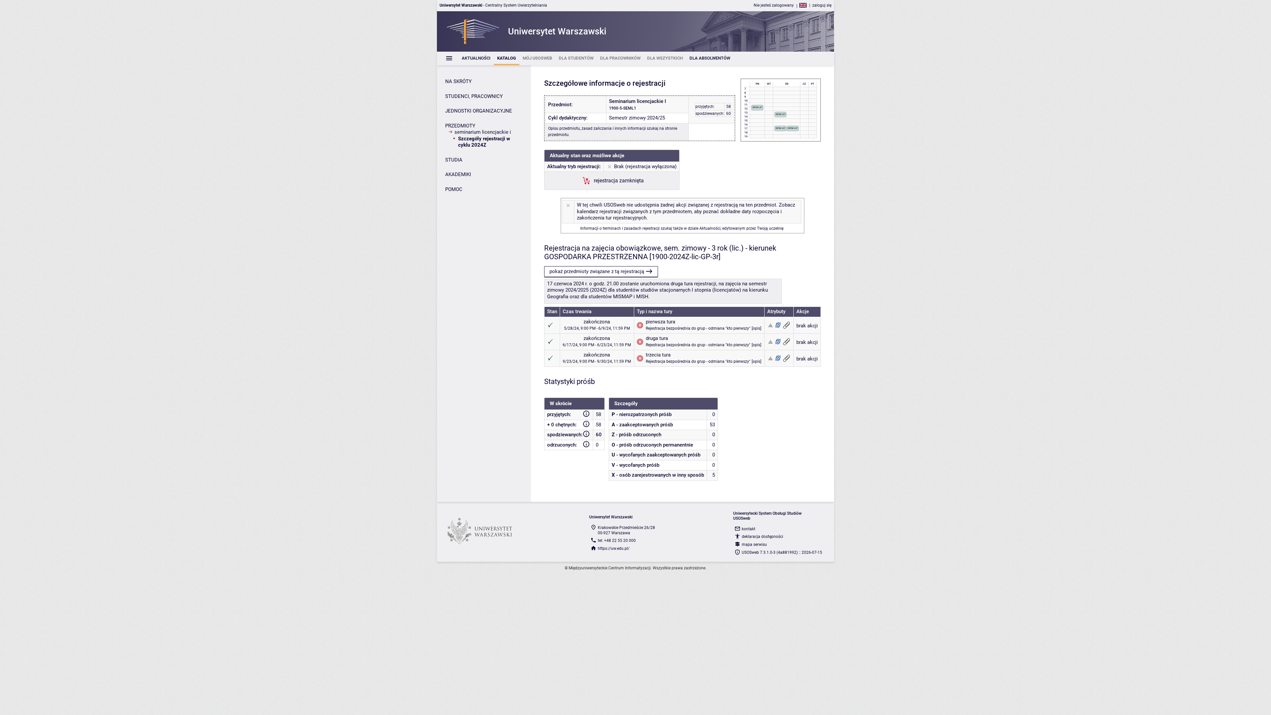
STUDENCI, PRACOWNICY (474, 96)
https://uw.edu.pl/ (614, 548)
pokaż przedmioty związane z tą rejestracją (596, 271)
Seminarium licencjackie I (482, 132)
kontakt (748, 529)
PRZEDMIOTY (460, 126)
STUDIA (453, 160)
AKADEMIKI (458, 174)
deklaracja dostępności (762, 536)
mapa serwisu (754, 544)
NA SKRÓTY (458, 81)
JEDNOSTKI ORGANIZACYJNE (478, 111)
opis (756, 328)
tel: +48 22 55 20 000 (617, 540)
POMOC (453, 189)
